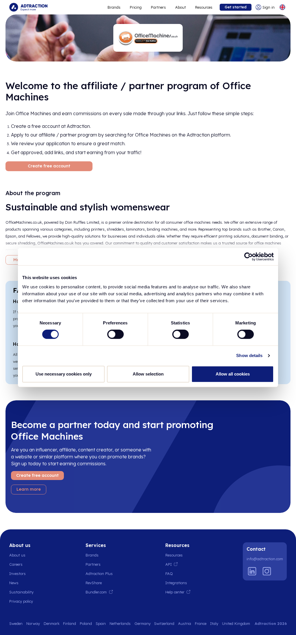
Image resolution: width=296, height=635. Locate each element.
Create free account (49, 166)
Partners (158, 7)
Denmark (52, 623)
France (200, 623)
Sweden (16, 623)
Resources (203, 7)
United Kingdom (236, 623)
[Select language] (282, 7)
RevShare (94, 582)
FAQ (169, 573)
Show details (249, 355)
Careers (16, 564)
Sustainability (21, 592)
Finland (69, 623)
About (180, 7)
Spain (101, 623)
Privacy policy (21, 601)
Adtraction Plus (99, 573)
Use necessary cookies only (64, 373)
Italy (214, 623)
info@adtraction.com (265, 558)
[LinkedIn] (252, 571)
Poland (86, 623)
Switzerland (164, 623)
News (13, 582)
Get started (236, 7)
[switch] (115, 334)
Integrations (176, 582)
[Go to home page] (28, 7)
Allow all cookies (233, 373)
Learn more (28, 489)
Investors (17, 573)
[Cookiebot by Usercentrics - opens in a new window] (248, 256)
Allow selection (148, 373)
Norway (33, 623)
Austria (184, 623)
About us (17, 555)
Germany (142, 623)
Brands (114, 7)
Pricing (136, 7)
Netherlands (120, 623)
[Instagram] (266, 571)
